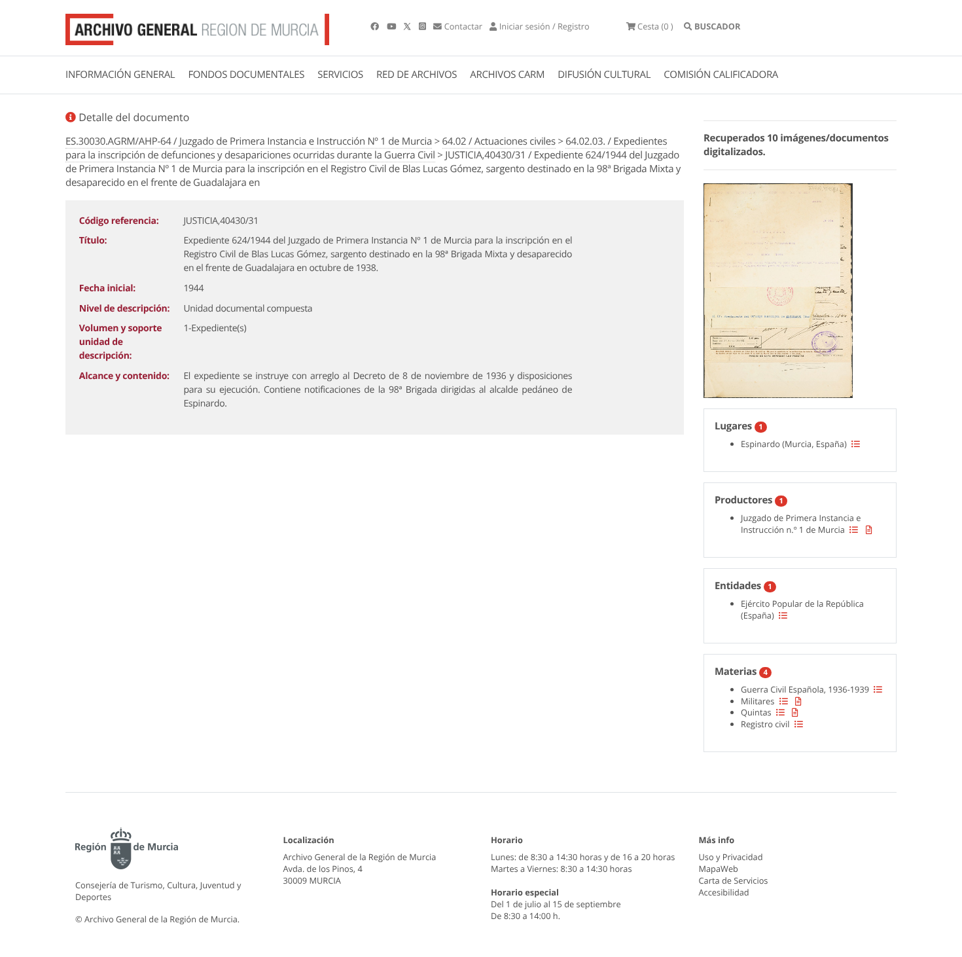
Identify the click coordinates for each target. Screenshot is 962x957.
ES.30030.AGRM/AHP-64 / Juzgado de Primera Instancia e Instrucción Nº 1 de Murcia (248, 141)
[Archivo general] (197, 27)
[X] (408, 26)
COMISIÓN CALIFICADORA (721, 74)
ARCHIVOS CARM (507, 74)
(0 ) (655, 26)
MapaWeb (718, 869)
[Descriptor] (869, 529)
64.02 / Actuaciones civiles (499, 141)
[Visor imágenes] (778, 288)
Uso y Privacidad (731, 857)
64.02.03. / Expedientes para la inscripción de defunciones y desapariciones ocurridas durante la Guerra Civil (366, 148)
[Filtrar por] (856, 444)
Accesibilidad (724, 892)
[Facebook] (375, 26)
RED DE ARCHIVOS (416, 74)
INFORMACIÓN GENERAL (120, 74)
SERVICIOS (340, 74)
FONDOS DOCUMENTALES (246, 74)
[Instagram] (423, 26)
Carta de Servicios (733, 880)
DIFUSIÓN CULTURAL (604, 74)
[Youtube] (392, 26)
